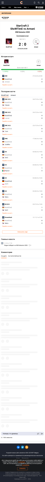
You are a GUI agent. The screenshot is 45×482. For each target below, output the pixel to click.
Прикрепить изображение (38, 433)
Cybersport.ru (18, 479)
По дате (4, 256)
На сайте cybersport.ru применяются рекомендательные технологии (22, 455)
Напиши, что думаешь (10, 433)
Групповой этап (22, 36)
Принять (22, 468)
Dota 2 (3, 7)
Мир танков (17, 7)
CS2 (9, 7)
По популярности (14, 256)
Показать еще (22, 232)
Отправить (42, 433)
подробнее (21, 462)
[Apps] (34, 2)
